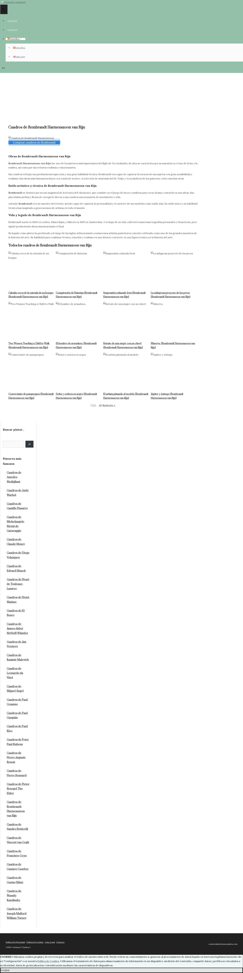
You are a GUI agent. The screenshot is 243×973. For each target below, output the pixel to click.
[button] (3, 68)
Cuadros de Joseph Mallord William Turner (16, 913)
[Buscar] (29, 444)
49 (100, 405)
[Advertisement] (121, 94)
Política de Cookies (48, 961)
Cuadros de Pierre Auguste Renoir (16, 757)
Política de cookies (34, 942)
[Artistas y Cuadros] (13, 2)
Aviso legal (50, 942)
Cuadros (12, 30)
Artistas (12, 21)
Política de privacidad (15, 942)
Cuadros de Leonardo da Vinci (15, 673)
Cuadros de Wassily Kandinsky (14, 895)
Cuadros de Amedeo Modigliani (14, 477)
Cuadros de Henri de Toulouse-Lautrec (18, 584)
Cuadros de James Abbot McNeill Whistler (17, 628)
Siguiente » (108, 405)
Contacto (60, 942)
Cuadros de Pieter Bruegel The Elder (18, 789)
